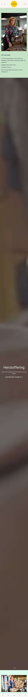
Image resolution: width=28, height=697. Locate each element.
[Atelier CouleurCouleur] (14, 4)
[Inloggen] (25, 695)
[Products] (8, 695)
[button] (2, 4)
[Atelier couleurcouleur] (2, 695)
